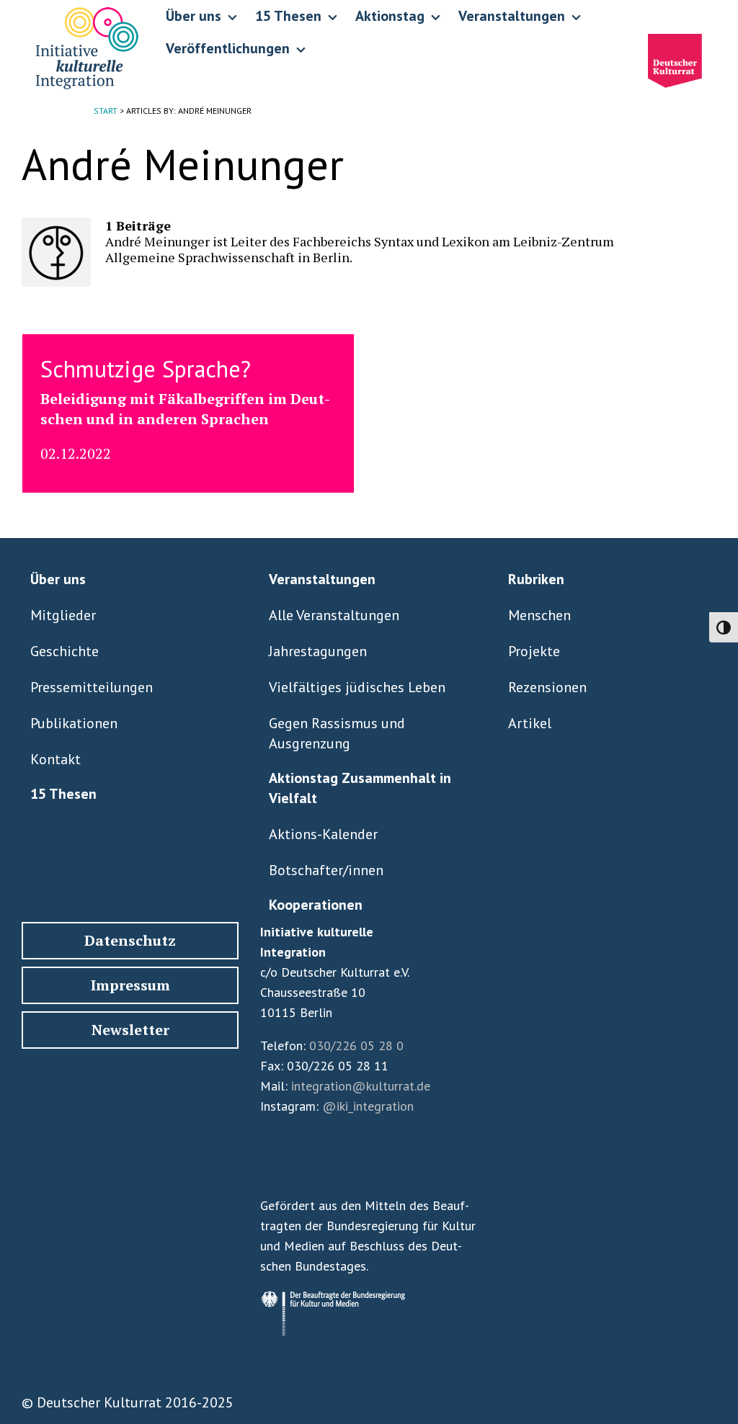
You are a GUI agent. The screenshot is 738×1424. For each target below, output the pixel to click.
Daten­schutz (130, 940)
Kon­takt (55, 759)
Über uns (58, 579)
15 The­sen (63, 793)
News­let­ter (130, 1029)
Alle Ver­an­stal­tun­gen (334, 615)
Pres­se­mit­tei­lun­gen (91, 687)
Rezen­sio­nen (547, 687)
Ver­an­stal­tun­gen (322, 579)
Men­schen (539, 615)
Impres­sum (130, 985)
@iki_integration (368, 1106)
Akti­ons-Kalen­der (323, 834)
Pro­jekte (534, 651)
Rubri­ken (536, 579)
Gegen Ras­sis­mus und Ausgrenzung (337, 733)
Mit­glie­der (63, 615)
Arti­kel (529, 723)
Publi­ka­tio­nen (73, 723)
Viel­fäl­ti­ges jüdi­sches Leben (357, 687)
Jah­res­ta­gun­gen (318, 651)
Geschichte (64, 651)
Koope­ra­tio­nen (316, 904)
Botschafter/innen (326, 870)
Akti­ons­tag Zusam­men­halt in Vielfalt (360, 788)
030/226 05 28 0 (356, 1045)
